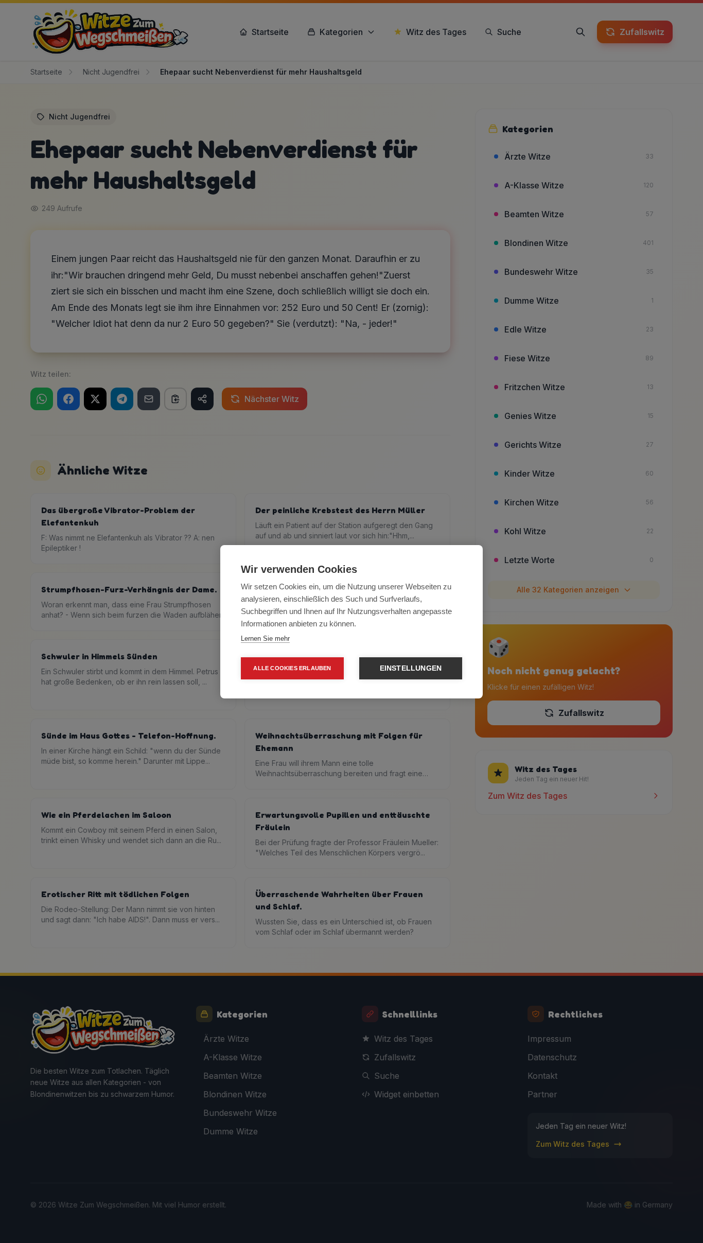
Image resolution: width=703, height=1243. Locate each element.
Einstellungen (411, 668)
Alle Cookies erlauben (292, 668)
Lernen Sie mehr (265, 638)
